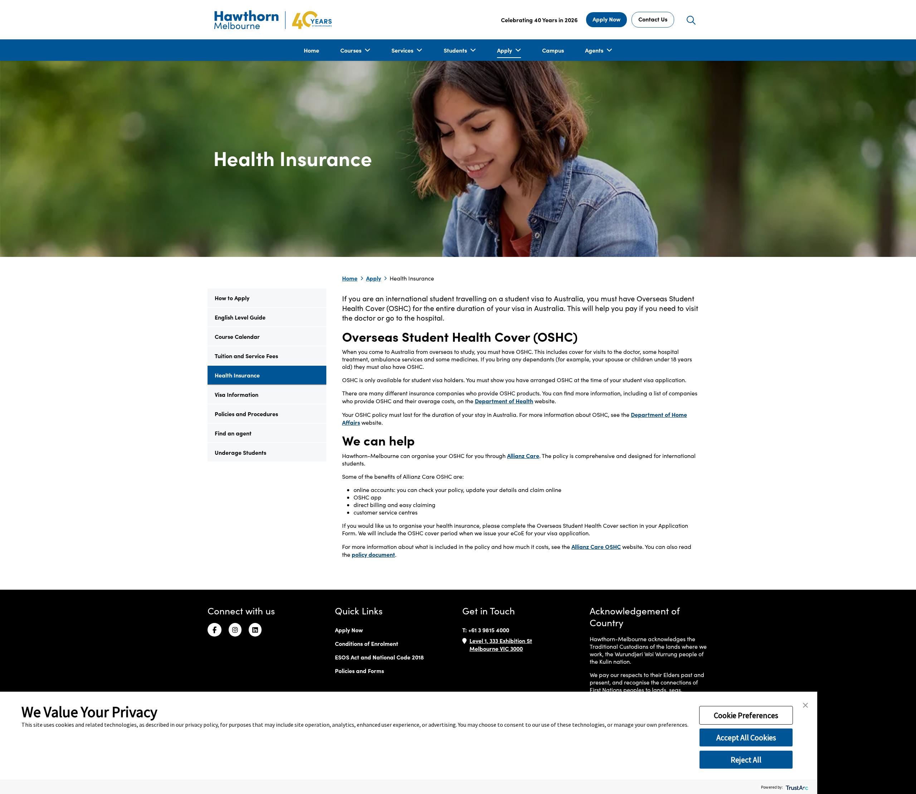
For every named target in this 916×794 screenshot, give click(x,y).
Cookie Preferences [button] (746, 715)
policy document (373, 554)
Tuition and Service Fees (246, 356)
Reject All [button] (746, 760)
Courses (351, 50)
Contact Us (652, 19)
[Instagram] (235, 630)
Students (456, 50)
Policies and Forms (359, 670)
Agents (595, 50)
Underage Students (240, 452)
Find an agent (233, 433)
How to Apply (232, 298)
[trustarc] (796, 787)
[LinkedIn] (255, 630)
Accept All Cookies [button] (746, 737)
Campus (553, 50)
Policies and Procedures (246, 414)
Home (311, 50)
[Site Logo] (273, 19)
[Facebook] (214, 630)
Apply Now (606, 19)
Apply (505, 50)
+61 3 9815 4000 (488, 630)
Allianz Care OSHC (596, 546)
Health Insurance (237, 375)
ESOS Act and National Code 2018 (379, 657)
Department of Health (504, 401)
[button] (805, 704)
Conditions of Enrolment (366, 643)
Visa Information (236, 394)
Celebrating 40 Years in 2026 (539, 20)
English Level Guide (240, 317)
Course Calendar (237, 336)
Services (403, 50)
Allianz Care (523, 455)
